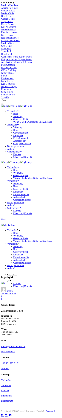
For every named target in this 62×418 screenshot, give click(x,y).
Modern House (8, 29)
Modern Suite (7, 43)
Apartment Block (9, 8)
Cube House (7, 92)
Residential (6, 54)
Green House (7, 35)
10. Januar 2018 (8, 293)
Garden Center (8, 18)
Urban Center (7, 24)
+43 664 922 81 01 (10, 363)
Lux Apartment (8, 27)
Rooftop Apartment (10, 40)
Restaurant (6, 89)
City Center (6, 46)
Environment (7, 78)
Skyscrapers (7, 21)
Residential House (10, 37)
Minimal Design (9, 86)
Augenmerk (50, 411)
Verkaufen (6, 380)
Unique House (8, 10)
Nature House (7, 73)
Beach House (7, 16)
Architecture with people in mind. (17, 62)
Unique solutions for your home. (16, 59)
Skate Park (6, 51)
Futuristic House (9, 32)
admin (10, 291)
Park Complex (8, 65)
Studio (4, 75)
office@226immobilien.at (13, 346)
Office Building (8, 70)
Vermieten (6, 385)
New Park (6, 48)
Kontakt (5, 390)
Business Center (9, 67)
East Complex (8, 83)
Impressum (6, 395)
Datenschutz (7, 400)
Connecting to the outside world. (16, 56)
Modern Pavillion (9, 5)
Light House (7, 81)
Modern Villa (7, 13)
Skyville (5, 97)
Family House (8, 94)
